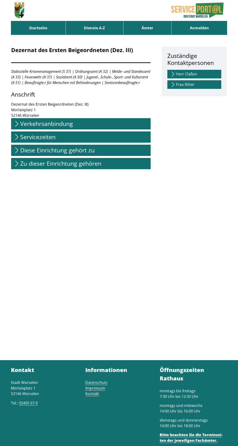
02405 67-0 (28, 403)
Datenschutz (96, 382)
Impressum (95, 388)
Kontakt (92, 393)
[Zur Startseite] (19, 10)
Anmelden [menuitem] (199, 27)
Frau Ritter (185, 84)
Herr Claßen (186, 74)
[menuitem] (38, 28)
